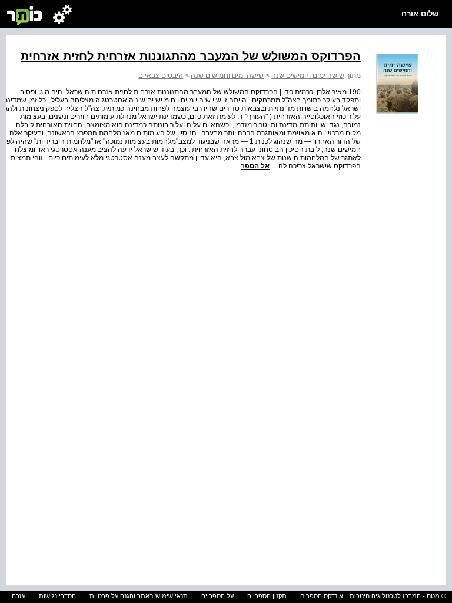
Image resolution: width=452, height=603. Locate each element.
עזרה (18, 595)
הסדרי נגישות (57, 595)
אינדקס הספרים (321, 595)
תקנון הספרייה (267, 595)
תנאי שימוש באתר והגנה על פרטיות (138, 595)
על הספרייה (217, 595)
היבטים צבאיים (160, 75)
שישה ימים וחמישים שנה (307, 75)
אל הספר (255, 166)
